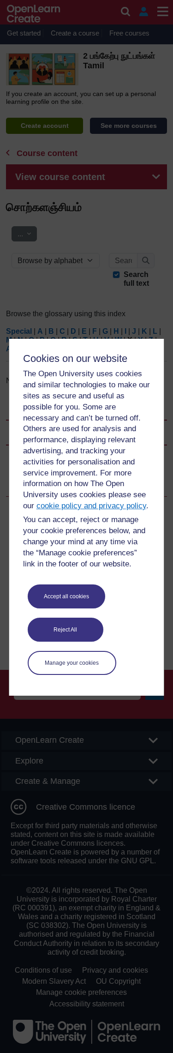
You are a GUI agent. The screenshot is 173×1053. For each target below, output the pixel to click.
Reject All (65, 629)
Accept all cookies (66, 596)
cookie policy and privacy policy (91, 505)
